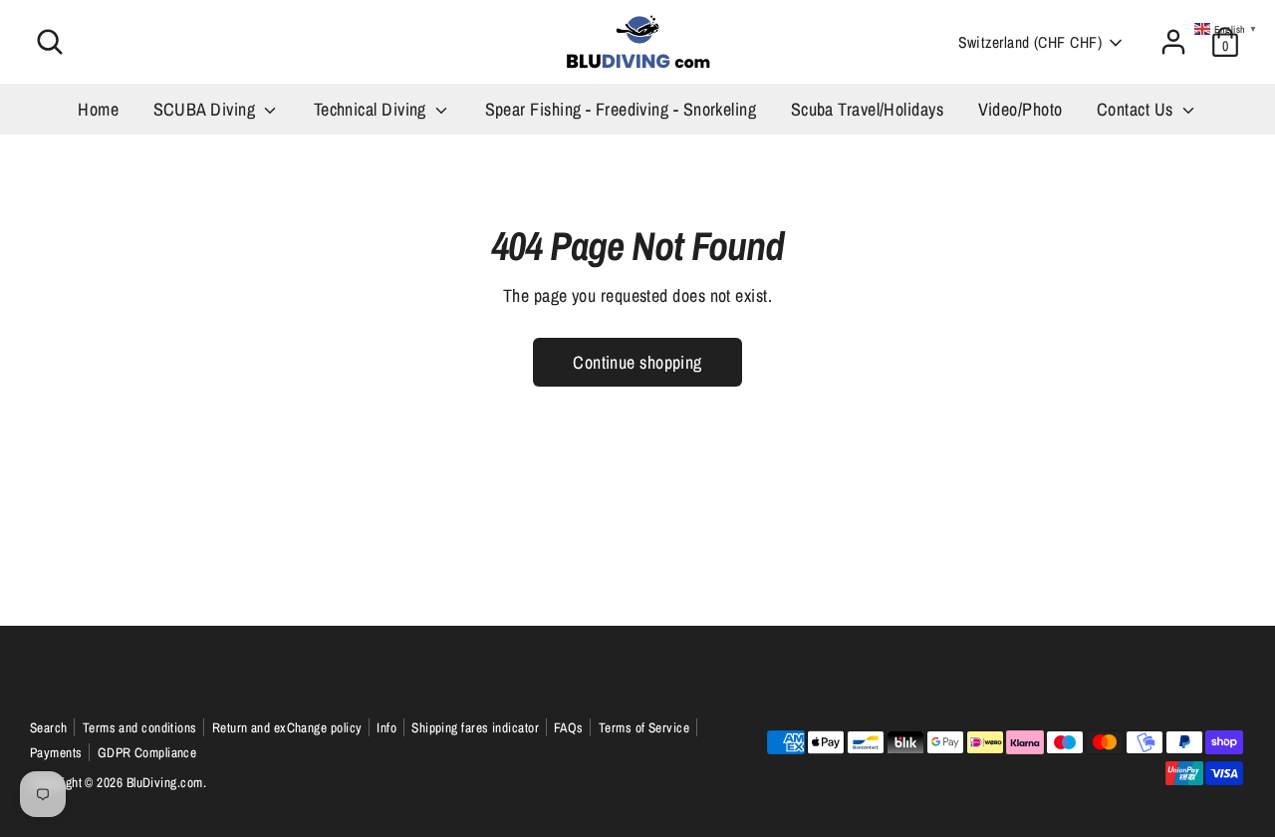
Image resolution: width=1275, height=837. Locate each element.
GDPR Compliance (147, 752)
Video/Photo (1020, 109)
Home (98, 109)
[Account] (1173, 42)
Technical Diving (372, 109)
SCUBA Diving (206, 109)
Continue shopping (637, 362)
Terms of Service (644, 727)
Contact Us (1137, 109)
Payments (56, 752)
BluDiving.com (165, 782)
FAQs (569, 727)
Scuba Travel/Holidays (867, 109)
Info (386, 727)
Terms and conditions (140, 727)
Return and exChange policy (287, 727)
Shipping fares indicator (475, 727)
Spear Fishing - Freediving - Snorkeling (621, 109)
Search (49, 727)
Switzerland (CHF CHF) (1030, 42)
